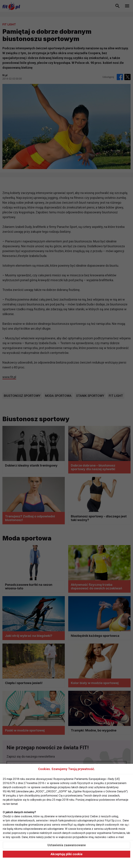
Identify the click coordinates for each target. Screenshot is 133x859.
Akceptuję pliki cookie (66, 854)
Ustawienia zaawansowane (66, 845)
